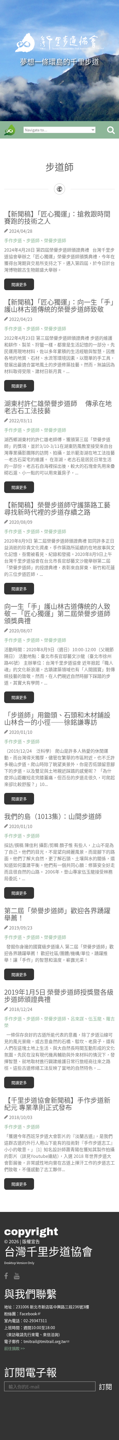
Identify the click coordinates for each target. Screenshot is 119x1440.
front (9, 130)
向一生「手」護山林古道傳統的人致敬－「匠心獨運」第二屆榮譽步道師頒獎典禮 (57, 613)
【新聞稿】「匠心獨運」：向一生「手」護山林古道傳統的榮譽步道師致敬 (59, 305)
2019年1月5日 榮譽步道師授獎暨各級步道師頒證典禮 (58, 995)
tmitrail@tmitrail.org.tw (46, 1341)
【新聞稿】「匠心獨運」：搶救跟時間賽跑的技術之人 (57, 217)
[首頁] (59, 42)
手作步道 (13, 240)
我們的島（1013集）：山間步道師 (53, 816)
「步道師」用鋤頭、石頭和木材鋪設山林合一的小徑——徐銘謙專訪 (57, 718)
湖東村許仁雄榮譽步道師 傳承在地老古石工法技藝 (58, 406)
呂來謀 (77, 1018)
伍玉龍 (95, 1018)
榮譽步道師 (55, 240)
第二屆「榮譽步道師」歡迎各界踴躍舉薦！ (57, 913)
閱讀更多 (19, 284)
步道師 (33, 240)
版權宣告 (31, 1241)
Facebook (30, 1313)
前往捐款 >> (14, 1348)
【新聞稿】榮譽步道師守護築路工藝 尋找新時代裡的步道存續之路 (57, 508)
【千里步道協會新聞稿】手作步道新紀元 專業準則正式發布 (57, 1103)
